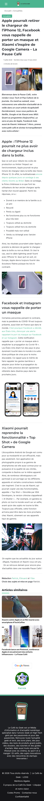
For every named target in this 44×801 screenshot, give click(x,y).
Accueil (7, 11)
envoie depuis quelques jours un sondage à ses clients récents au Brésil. (22, 177)
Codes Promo (13, 792)
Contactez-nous (29, 792)
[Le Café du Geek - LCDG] (23, 4)
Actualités (17, 11)
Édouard (23, 578)
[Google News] (22, 665)
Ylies (32, 578)
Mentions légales (22, 781)
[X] (19, 763)
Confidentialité (22, 796)
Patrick (15, 578)
